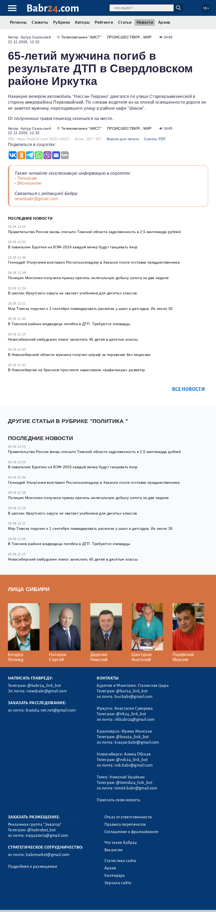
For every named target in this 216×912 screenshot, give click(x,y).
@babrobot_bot (41, 830)
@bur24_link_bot (132, 691)
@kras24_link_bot (132, 737)
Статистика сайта (120, 861)
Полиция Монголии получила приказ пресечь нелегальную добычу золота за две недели (88, 278)
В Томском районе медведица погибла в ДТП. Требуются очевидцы (69, 324)
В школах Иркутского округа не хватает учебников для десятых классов (72, 293)
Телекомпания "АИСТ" (81, 37)
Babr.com (52, 8)
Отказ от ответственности (128, 817)
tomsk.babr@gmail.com (136, 788)
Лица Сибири (29, 589)
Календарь (114, 875)
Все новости (188, 388)
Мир (147, 37)
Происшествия (124, 37)
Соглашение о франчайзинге (131, 832)
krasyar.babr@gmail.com (137, 742)
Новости (144, 22)
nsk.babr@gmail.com (134, 765)
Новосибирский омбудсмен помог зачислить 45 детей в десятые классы (73, 339)
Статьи (124, 22)
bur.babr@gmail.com (133, 696)
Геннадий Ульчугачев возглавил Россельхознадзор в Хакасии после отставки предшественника (94, 262)
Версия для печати (123, 139)
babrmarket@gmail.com (47, 855)
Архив (164, 22)
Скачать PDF (155, 139)
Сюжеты (40, 22)
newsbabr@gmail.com (36, 198)
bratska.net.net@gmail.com (51, 710)
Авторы (82, 22)
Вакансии (113, 850)
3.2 (40, 901)
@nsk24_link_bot (132, 760)
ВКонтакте (29, 183)
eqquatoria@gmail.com (47, 835)
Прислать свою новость (118, 800)
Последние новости (30, 218)
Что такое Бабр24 (120, 842)
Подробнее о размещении (32, 866)
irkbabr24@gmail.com (134, 719)
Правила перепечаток (125, 824)
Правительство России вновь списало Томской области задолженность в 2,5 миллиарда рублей (94, 232)
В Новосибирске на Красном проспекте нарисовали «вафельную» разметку (76, 370)
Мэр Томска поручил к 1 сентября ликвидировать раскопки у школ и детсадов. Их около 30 (90, 308)
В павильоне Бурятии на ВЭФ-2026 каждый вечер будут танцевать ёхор (73, 247)
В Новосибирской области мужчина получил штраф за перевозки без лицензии (79, 354)
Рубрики (61, 22)
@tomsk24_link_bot (134, 782)
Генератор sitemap (127, 901)
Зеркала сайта (117, 883)
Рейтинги (104, 22)
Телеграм (27, 178)
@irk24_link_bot (131, 714)
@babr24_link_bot (44, 685)
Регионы (18, 22)
